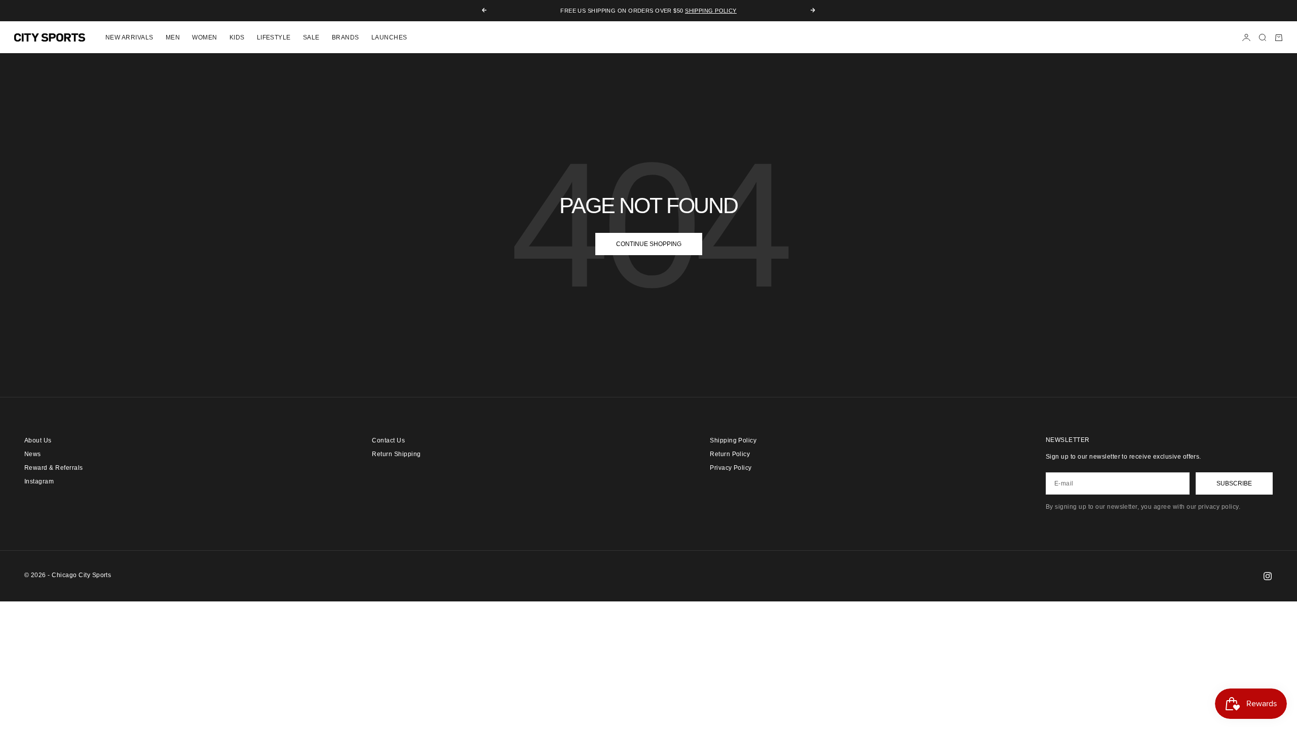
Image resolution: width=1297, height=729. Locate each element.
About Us (38, 440)
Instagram (39, 481)
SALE (311, 37)
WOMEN (204, 37)
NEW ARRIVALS (129, 37)
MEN (173, 37)
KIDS (237, 37)
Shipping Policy (711, 11)
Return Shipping (396, 454)
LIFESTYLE (274, 37)
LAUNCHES (389, 37)
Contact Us (388, 440)
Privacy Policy (731, 467)
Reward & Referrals (53, 467)
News (32, 454)
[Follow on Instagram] (1268, 576)
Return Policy (730, 454)
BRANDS (345, 37)
